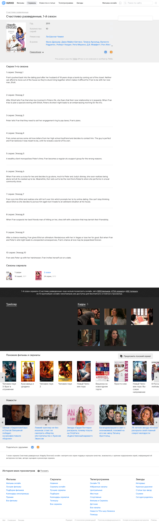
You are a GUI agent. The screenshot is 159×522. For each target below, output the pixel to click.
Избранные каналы (98, 486)
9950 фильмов (103, 291)
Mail (3, 520)
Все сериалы (56, 504)
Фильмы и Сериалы (99, 500)
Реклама (21, 520)
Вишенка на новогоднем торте (102, 387)
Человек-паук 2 (46, 385)
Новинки (54, 483)
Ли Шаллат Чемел (55, 37)
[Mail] (3, 3)
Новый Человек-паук (83, 385)
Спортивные (95, 497)
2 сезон (47, 272)
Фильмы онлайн (13, 483)
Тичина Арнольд (91, 42)
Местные (94, 493)
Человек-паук (65, 384)
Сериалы (55, 479)
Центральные (96, 490)
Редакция (69, 520)
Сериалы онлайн (57, 486)
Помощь (94, 514)
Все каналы (95, 507)
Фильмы (11, 479)
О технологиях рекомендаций (85, 520)
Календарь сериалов (59, 497)
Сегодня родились (144, 497)
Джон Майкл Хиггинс (71, 42)
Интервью (140, 483)
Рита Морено (79, 45)
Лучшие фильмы (13, 486)
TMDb (75, 59)
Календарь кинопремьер (17, 493)
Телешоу (54, 500)
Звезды (140, 479)
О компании (12, 520)
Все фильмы (11, 500)
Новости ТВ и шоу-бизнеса (102, 511)
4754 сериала (117, 291)
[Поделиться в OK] (111, 52)
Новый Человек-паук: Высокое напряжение (139, 388)
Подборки (54, 493)
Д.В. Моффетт (93, 45)
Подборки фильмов (15, 490)
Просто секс (120, 384)
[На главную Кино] (9, 3)
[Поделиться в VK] (105, 52)
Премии (9, 497)
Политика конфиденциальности (109, 520)
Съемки (139, 493)
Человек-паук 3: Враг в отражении (9, 387)
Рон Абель (106, 45)
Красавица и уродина (27, 385)
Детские (94, 504)
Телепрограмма (99, 479)
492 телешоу (132, 291)
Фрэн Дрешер (53, 42)
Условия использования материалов (136, 520)
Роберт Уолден (64, 45)
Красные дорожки (144, 486)
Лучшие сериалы (58, 490)
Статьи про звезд (144, 490)
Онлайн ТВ (95, 483)
